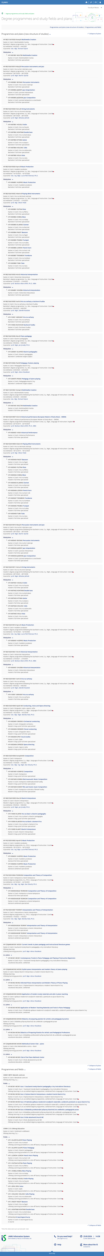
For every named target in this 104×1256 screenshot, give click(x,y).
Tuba (22, 263)
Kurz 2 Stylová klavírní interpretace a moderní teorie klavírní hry (43, 1094)
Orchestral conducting (32, 721)
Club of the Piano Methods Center (32, 1057)
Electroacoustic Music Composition (35, 779)
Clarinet (26, 225)
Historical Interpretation (29, 274)
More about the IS (90, 1245)
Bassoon (25, 232)
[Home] (86, 2)
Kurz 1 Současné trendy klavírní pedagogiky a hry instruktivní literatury (45, 1086)
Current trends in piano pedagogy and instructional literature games (46, 944)
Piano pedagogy (26, 336)
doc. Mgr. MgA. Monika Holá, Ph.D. (23, 715)
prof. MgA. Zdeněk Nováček (20, 310)
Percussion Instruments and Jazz (32, 66)
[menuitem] (95, 7)
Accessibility (86, 1246)
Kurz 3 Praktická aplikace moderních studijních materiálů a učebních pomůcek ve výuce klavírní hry (55, 1102)
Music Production (27, 167)
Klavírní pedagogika (30, 352)
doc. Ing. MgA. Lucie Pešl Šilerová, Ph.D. (24, 176)
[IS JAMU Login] (100, 2)
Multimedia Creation (29, 39)
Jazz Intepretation (29, 90)
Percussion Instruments (31, 82)
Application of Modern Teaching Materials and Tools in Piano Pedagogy (45, 1008)
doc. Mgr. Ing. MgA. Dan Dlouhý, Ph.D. (24, 765)
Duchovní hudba (29, 325)
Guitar (25, 140)
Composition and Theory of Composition (37, 875)
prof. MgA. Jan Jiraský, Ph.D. (20, 345)
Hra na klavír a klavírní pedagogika (34, 814)
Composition (29, 756)
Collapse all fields (95, 1069)
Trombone (28, 255)
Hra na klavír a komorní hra (32, 821)
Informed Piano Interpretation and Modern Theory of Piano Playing (44, 983)
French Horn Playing (31, 1155)
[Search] (91, 2)
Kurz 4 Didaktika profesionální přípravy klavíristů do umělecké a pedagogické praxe (50, 1110)
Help (59, 1245)
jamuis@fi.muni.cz (62, 1238)
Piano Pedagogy (28, 1148)
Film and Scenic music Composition (35, 787)
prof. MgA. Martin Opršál (19, 75)
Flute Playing (27, 1163)
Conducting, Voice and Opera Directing (36, 706)
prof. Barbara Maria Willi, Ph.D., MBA (23, 283)
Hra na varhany (28, 317)
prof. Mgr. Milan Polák (18, 203)
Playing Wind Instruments (31, 194)
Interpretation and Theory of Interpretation (37, 910)
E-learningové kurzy (23, 1217)
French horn (27, 248)
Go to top (52, 1253)
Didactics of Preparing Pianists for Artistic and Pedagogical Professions (45, 1032)
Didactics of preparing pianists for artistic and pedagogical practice (45, 1019)
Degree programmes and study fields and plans (20, 14)
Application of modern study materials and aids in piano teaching (45, 994)
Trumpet (26, 240)
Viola (23, 155)
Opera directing (28, 744)
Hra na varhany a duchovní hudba (33, 301)
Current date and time (89, 1238)
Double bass (28, 132)
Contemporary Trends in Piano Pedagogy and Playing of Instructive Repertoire (48, 958)
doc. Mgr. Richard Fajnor (19, 49)
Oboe (24, 217)
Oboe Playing (26, 1171)
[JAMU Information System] (2, 13)
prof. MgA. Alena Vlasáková (20, 372)
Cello (25, 148)
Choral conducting (30, 729)
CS (96, 2)
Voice (21, 1186)
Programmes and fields (93, 27)
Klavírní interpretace (28, 798)
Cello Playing (29, 1194)
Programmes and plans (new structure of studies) (67, 27)
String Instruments (28, 109)
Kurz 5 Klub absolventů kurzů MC (32, 1117)
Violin (25, 124)
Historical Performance (29, 433)
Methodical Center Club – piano (33, 1044)
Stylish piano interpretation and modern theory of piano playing (44, 969)
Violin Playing (28, 1179)
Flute (24, 209)
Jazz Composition (30, 98)
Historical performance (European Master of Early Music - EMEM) (43, 417)
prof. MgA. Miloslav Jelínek (20, 118)
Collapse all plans (95, 34)
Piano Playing (27, 1140)
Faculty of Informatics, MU (24, 1238)
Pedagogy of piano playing (29, 363)
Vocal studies (25, 737)
